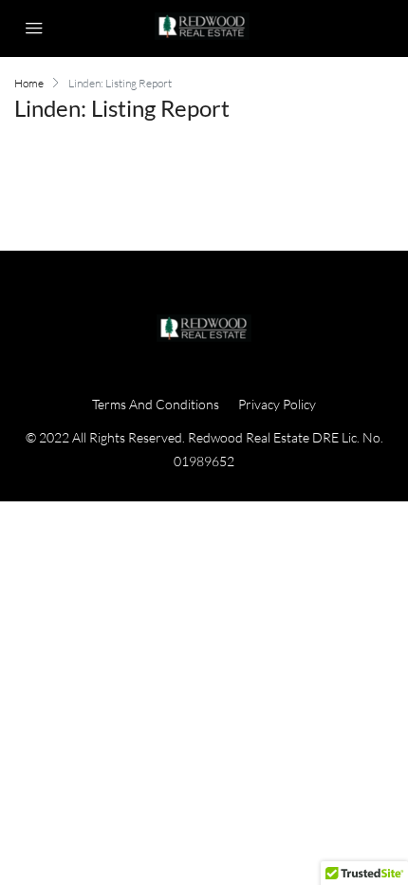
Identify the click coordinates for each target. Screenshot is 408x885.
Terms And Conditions (155, 404)
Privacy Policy (277, 404)
